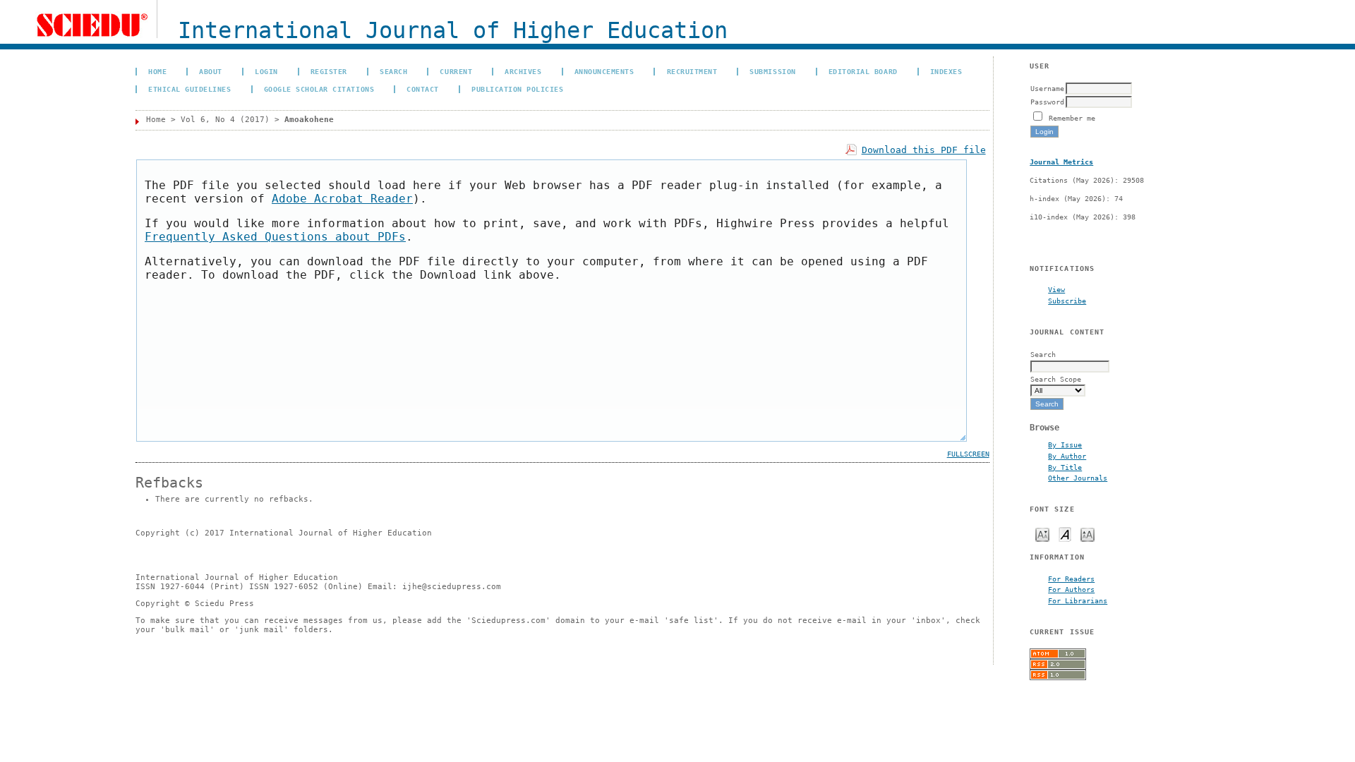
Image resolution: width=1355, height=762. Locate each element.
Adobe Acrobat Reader (342, 198)
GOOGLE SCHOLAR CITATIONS (319, 89)
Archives (523, 71)
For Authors (1071, 589)
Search (393, 71)
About (210, 71)
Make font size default (1065, 534)
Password (1047, 101)
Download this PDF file (924, 150)
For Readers (1071, 578)
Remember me (1072, 118)
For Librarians (1077, 600)
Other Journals (1077, 477)
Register (329, 71)
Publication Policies (517, 89)
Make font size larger (1087, 534)
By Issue (1065, 444)
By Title (1065, 467)
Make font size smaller (1042, 534)
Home (157, 71)
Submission (772, 71)
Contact (422, 89)
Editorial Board (863, 71)
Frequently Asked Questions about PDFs (275, 236)
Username (1047, 88)
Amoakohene (309, 119)
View (1056, 289)
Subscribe (1067, 300)
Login (266, 71)
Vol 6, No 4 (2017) (225, 119)
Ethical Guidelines (189, 89)
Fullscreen (968, 454)
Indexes (946, 71)
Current (456, 71)
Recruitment (692, 71)
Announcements (604, 71)
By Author (1067, 456)
